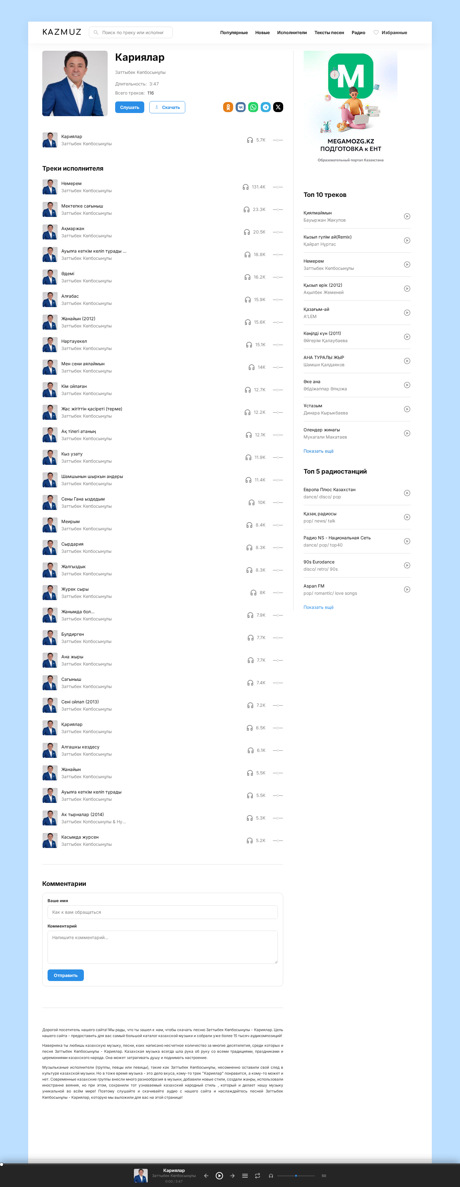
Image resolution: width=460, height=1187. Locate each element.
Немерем (71, 183)
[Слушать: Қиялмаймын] (407, 216)
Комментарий (62, 925)
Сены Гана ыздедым (83, 498)
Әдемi (67, 273)
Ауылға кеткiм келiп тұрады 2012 (94, 251)
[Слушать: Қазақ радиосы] (407, 517)
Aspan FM (314, 585)
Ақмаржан (72, 228)
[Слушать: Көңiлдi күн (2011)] (407, 337)
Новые (262, 32)
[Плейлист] (245, 1176)
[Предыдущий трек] (206, 1176)
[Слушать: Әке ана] (407, 385)
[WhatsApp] (253, 107)
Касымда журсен (80, 837)
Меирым (70, 521)
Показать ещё (319, 451)
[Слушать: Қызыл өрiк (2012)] (407, 288)
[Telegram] (266, 107)
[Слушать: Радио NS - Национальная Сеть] (407, 541)
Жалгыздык (73, 566)
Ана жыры (72, 656)
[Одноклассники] (228, 107)
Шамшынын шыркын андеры (92, 476)
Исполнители (292, 32)
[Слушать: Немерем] (407, 264)
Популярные (234, 32)
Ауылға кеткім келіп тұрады (91, 791)
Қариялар (72, 724)
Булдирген (72, 634)
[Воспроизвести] (50, 140)
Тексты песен (329, 32)
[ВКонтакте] (241, 107)
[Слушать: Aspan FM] (407, 589)
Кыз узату (72, 453)
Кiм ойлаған (74, 386)
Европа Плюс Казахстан (329, 489)
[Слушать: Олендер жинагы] (407, 433)
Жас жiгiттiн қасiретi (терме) (91, 408)
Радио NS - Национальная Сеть (337, 537)
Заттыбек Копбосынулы (86, 551)
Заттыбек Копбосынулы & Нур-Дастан (94, 821)
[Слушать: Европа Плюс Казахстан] (407, 493)
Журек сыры (75, 589)
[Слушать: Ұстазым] (407, 409)
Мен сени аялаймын (83, 363)
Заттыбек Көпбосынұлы (140, 72)
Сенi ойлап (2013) (80, 701)
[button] (271, 1175)
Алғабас (70, 296)
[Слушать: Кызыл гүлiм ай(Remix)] (407, 240)
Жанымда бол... (78, 611)
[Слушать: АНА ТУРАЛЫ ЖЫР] (407, 361)
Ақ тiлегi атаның (78, 431)
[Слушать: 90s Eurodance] (407, 565)
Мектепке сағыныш (82, 205)
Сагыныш (71, 679)
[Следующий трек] (232, 1176)
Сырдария (72, 544)
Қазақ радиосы (320, 513)
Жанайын (71, 769)
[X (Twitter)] (278, 107)
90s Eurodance (319, 561)
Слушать (129, 107)
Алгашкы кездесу (80, 746)
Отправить (66, 975)
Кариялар (71, 136)
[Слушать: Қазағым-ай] (407, 312)
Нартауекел (74, 341)
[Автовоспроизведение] (257, 1176)
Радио (358, 32)
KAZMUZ (61, 32)
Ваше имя (58, 900)
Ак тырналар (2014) (82, 814)
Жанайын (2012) (78, 318)
